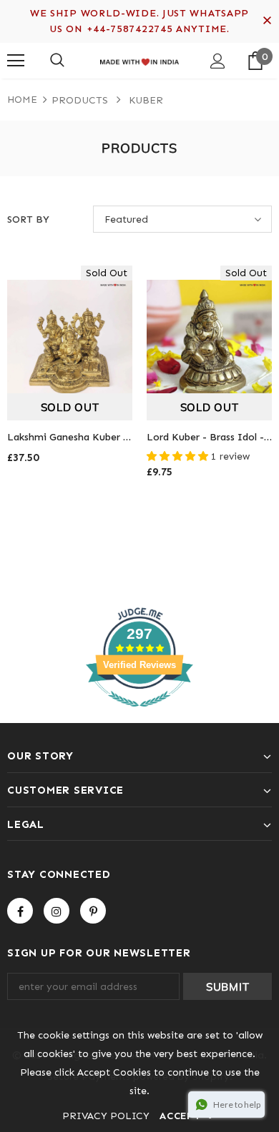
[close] (267, 21)
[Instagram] (56, 911)
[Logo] (139, 60)
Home (22, 100)
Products (80, 100)
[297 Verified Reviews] (139, 715)
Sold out (70, 407)
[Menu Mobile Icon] (15, 60)
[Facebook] (20, 911)
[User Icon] (217, 61)
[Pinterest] (93, 911)
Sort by (28, 219)
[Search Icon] (57, 61)
